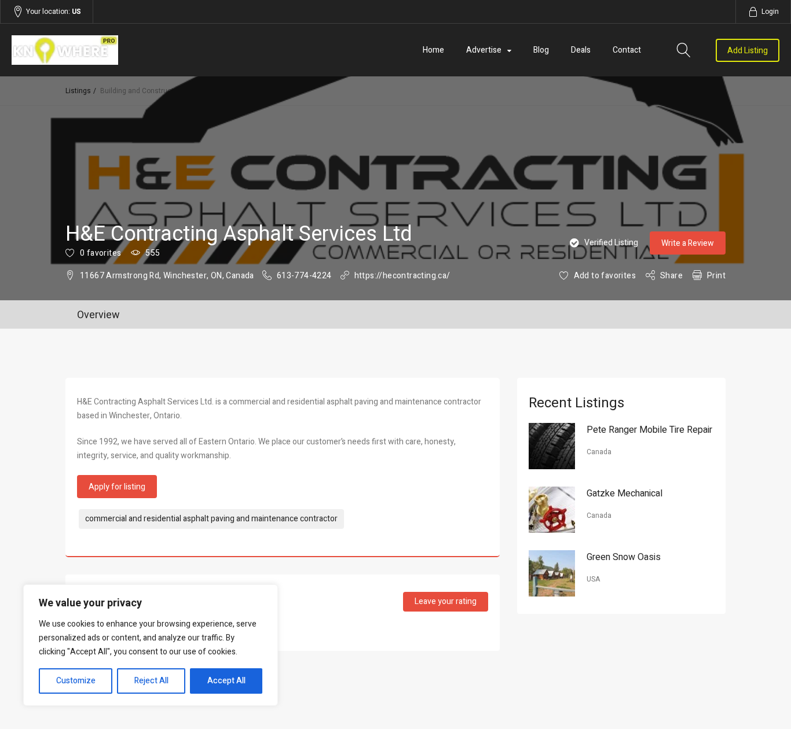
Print (716, 276)
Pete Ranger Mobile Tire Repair (649, 430)
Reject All (151, 681)
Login (770, 11)
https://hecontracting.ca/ (402, 276)
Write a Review (687, 243)
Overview (98, 315)
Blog (541, 50)
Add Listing (747, 51)
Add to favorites (605, 276)
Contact (627, 50)
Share (671, 276)
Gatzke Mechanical (624, 493)
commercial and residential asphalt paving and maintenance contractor (211, 519)
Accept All (226, 681)
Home (433, 50)
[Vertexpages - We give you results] (127, 50)
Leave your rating (446, 601)
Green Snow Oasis (624, 557)
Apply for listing (117, 487)
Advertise (483, 50)
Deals (581, 50)
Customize (76, 681)
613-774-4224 (304, 276)
